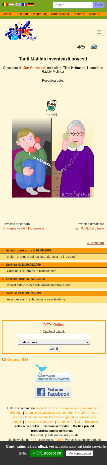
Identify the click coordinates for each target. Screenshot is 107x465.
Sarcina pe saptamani (39, 422)
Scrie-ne (94, 14)
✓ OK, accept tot (46, 453)
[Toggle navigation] (99, 32)
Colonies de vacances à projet (45, 413)
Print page (94, 46)
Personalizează (80, 453)
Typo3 (59, 440)
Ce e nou (21, 14)
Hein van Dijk (77, 413)
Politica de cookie (26, 426)
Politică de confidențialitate (56, 460)
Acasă (7, 14)
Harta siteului (60, 14)
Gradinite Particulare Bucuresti (77, 422)
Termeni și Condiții (56, 426)
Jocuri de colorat (36, 417)
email (103, 250)
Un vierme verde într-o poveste (23, 228)
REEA (34, 440)
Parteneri (79, 14)
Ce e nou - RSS (17, 359)
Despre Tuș (39, 14)
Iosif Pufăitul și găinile (89, 228)
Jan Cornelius (34, 68)
